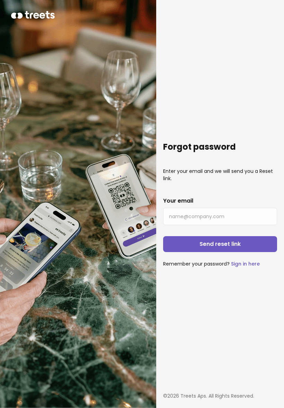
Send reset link (220, 244)
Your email (178, 201)
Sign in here (245, 263)
